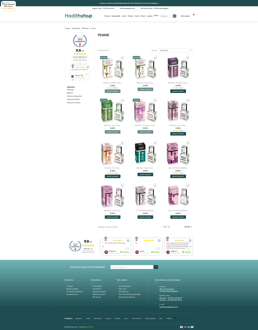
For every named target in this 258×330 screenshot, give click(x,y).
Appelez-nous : (164, 295)
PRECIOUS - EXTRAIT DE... (112, 211)
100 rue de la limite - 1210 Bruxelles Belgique (154, 8)
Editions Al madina (73, 103)
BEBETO (70, 93)
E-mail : (162, 304)
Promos (107, 16)
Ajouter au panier (112, 91)
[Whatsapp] (188, 8)
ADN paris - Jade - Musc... (112, 125)
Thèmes (130, 16)
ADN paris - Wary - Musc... (145, 168)
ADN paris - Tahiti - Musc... (145, 83)
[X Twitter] (176, 8)
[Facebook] (172, 8)
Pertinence (176, 50)
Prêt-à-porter (136, 318)
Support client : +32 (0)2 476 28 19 (103, 8)
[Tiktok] (193, 8)
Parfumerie (97, 318)
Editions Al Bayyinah (74, 96)
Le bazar (150, 16)
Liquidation (78, 318)
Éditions (117, 318)
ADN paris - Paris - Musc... (178, 125)
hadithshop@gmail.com (127, 8)
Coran (137, 16)
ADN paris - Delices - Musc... (112, 83)
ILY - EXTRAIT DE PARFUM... (145, 211)
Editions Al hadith (73, 99)
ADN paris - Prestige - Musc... (178, 83)
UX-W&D (90, 327)
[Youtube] (180, 8)
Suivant (188, 227)
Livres (124, 16)
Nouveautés (116, 16)
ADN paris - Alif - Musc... (113, 168)
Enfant (143, 16)
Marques (71, 87)
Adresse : (162, 286)
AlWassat (70, 90)
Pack (161, 318)
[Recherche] (174, 16)
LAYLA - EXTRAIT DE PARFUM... (178, 211)
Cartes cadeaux (150, 318)
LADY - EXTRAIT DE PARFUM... (178, 168)
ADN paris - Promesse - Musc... (145, 125)
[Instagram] (184, 8)
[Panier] (193, 16)
